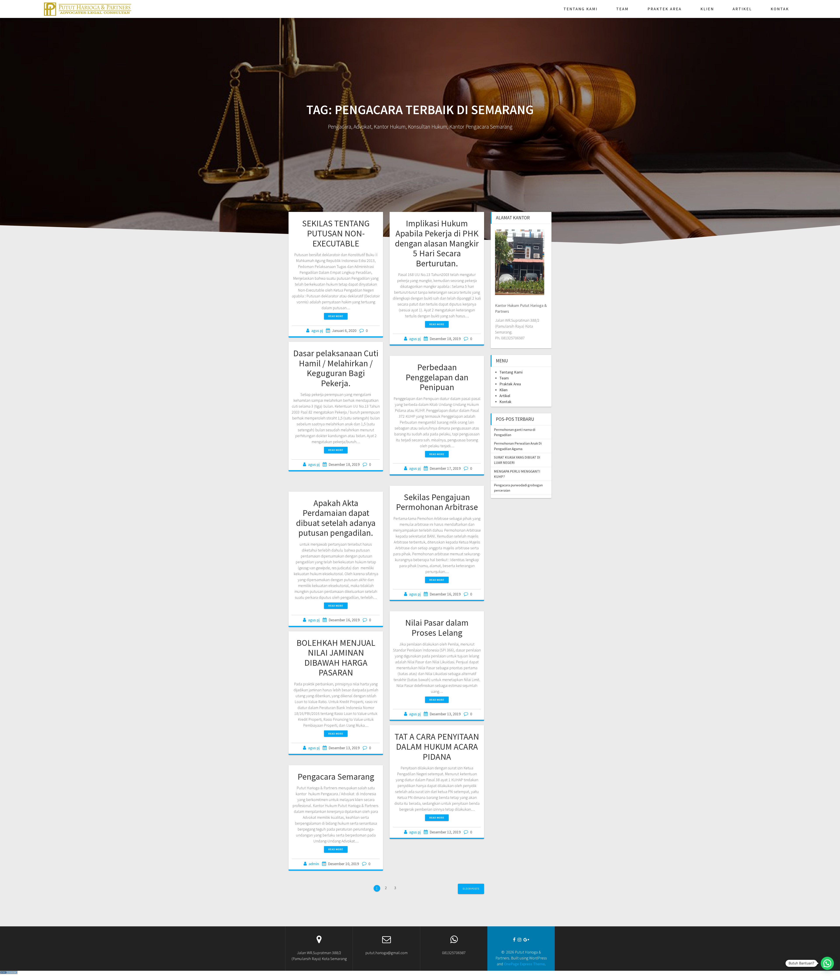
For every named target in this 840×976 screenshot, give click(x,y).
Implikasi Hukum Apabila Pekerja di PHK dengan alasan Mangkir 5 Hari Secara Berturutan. (437, 243)
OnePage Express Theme (524, 963)
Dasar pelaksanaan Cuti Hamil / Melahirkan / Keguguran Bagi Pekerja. (335, 368)
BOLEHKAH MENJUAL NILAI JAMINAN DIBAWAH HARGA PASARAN (335, 657)
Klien (707, 8)
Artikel (742, 8)
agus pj (317, 330)
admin (314, 863)
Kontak (780, 8)
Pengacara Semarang (336, 776)
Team (622, 8)
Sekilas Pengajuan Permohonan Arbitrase (437, 502)
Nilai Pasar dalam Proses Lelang (437, 627)
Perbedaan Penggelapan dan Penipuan (437, 377)
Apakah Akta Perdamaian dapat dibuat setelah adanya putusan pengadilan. (336, 518)
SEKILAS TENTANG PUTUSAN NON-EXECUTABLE (336, 233)
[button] (827, 963)
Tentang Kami (581, 8)
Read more (335, 316)
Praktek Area (665, 8)
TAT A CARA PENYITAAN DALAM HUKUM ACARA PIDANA (437, 746)
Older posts (471, 888)
